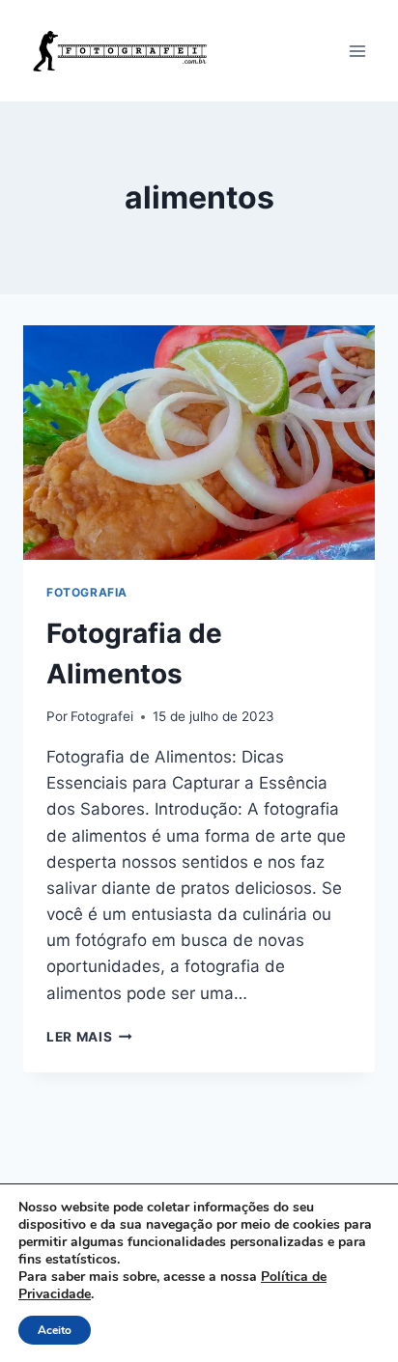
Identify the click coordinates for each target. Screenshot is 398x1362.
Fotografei (102, 716)
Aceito (54, 1330)
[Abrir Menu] (357, 51)
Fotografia (87, 592)
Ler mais (89, 1036)
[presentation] (199, 442)
